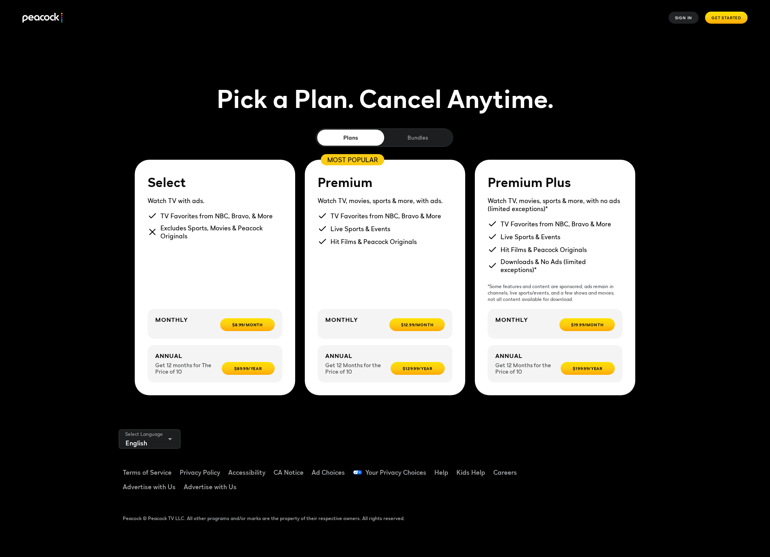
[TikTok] (594, 467)
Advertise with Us (149, 487)
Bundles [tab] (417, 137)
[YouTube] (615, 467)
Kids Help (470, 472)
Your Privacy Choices (395, 472)
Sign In (684, 17)
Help (441, 472)
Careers (505, 472)
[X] (573, 490)
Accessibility (246, 472)
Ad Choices (328, 472)
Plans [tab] (350, 137)
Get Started (726, 17)
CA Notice (289, 472)
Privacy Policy (200, 472)
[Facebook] (573, 467)
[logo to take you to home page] (42, 18)
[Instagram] (636, 467)
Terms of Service (147, 472)
